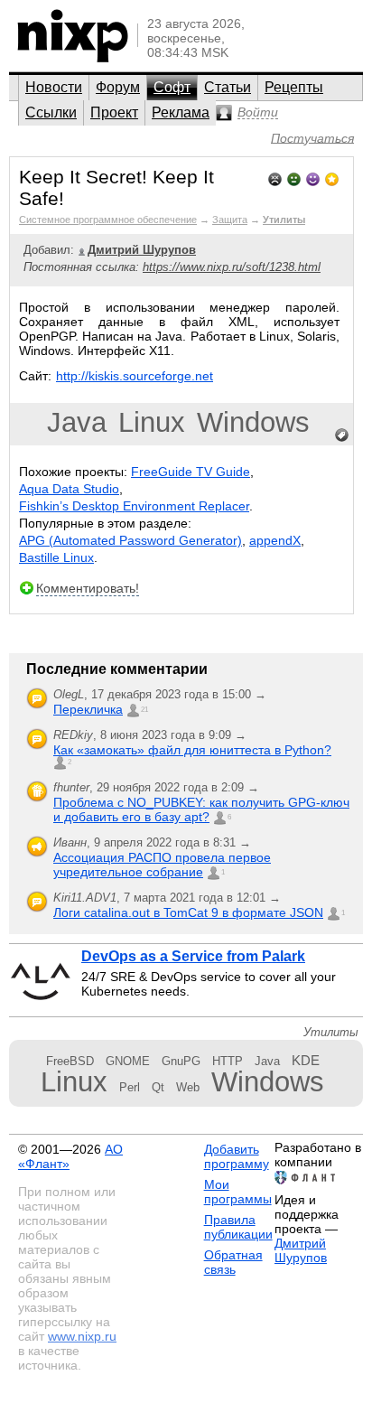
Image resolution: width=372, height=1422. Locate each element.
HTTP (227, 1061)
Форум (118, 87)
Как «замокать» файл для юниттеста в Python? (192, 750)
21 (144, 710)
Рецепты (294, 87)
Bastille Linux (56, 557)
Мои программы (238, 1191)
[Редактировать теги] (342, 435)
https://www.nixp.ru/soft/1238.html (232, 267)
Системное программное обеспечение (108, 219)
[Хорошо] (313, 177)
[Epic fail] (275, 177)
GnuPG (181, 1061)
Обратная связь (233, 1262)
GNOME (128, 1061)
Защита (229, 219)
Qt (158, 1087)
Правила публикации (238, 1226)
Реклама (180, 112)
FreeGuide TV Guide (190, 471)
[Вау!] (332, 177)
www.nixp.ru (82, 1336)
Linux (151, 422)
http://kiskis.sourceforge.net (134, 376)
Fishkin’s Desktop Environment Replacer (134, 506)
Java (77, 422)
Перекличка (88, 709)
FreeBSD (70, 1061)
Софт (172, 87)
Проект (114, 112)
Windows (253, 422)
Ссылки (51, 112)
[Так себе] (294, 177)
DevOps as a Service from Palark (193, 956)
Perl (129, 1087)
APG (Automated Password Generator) (130, 540)
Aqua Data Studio (69, 489)
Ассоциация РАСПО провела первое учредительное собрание (162, 864)
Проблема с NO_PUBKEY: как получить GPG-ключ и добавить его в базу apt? (201, 809)
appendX (275, 540)
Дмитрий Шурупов (300, 1250)
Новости (53, 87)
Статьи (227, 87)
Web (188, 1087)
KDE (306, 1060)
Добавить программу (236, 1156)
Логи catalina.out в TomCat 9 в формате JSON (188, 912)
